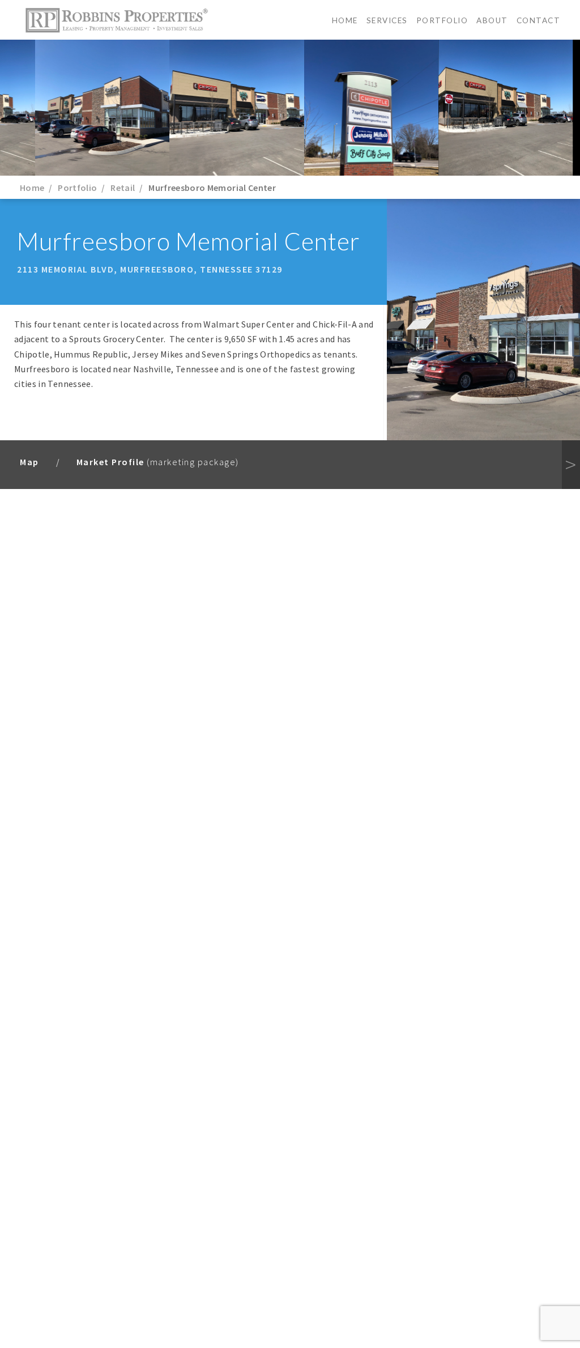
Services (387, 20)
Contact (539, 20)
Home (345, 20)
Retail (122, 187)
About (492, 20)
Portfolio (442, 20)
